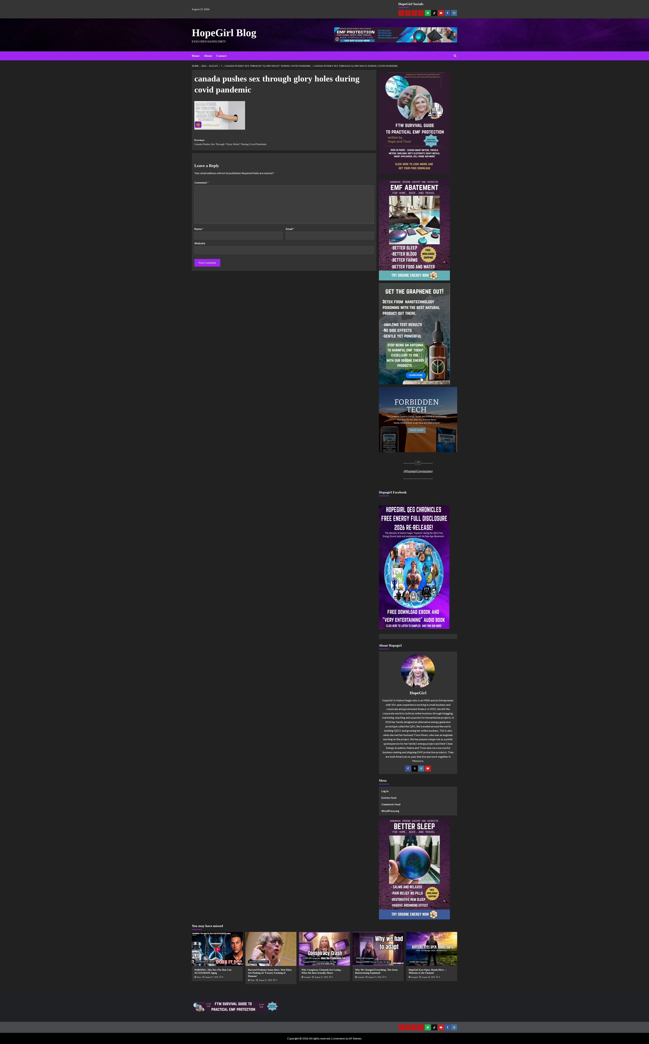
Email (290, 228)
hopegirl (307, 977)
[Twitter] (415, 769)
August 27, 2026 (211, 977)
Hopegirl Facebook (393, 492)
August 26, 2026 (428, 977)
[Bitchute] (408, 13)
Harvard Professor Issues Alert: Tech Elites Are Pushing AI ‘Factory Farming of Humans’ (270, 973)
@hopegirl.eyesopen (417, 471)
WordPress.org (390, 810)
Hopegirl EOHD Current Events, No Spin (319, 962)
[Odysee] (414, 13)
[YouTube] (428, 769)
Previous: (230, 142)
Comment (201, 182)
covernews (338, 1038)
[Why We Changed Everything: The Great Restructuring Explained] (378, 949)
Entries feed (388, 797)
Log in (385, 791)
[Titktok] (434, 13)
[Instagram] (454, 13)
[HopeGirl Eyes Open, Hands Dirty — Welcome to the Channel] (431, 949)
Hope (199, 977)
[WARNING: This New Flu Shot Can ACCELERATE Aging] (217, 949)
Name (198, 228)
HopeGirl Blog (224, 32)
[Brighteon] (421, 13)
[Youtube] (441, 13)
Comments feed (390, 804)
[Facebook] (447, 13)
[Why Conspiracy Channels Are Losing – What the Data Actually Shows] (324, 949)
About (208, 55)
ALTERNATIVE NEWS (204, 962)
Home (196, 55)
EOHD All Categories (311, 958)
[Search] (455, 56)
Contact (221, 55)
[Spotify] (428, 13)
